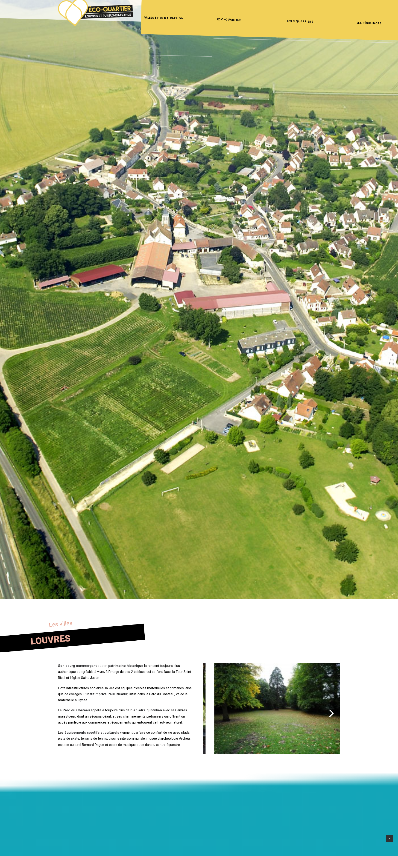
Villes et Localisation (164, 17)
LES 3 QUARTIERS (300, 21)
